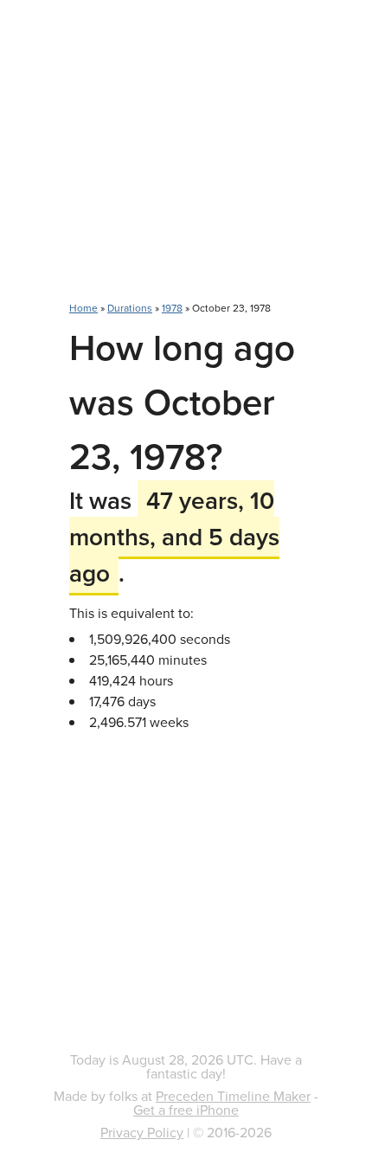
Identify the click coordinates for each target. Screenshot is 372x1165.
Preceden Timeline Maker (233, 1095)
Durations (129, 307)
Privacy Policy (141, 1132)
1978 (172, 307)
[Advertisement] (186, 160)
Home (83, 307)
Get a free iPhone (186, 1109)
